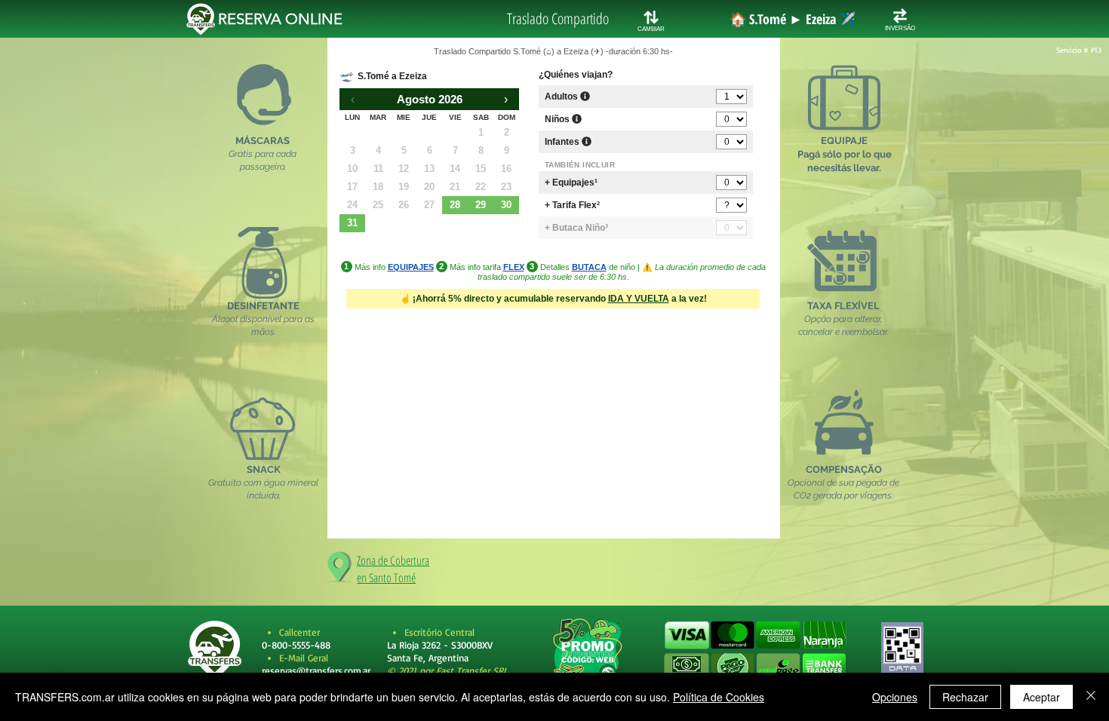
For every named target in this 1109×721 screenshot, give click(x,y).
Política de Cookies (718, 696)
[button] (754, 652)
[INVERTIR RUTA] (900, 15)
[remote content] (553, 279)
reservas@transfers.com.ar (316, 670)
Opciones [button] (894, 696)
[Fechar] (1091, 697)
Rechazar (965, 696)
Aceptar (1041, 696)
